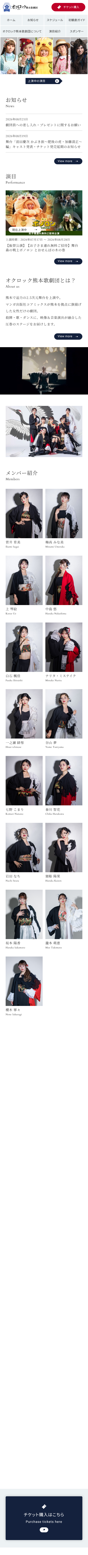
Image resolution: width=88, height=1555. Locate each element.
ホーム (11, 20)
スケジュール (55, 20)
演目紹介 (55, 31)
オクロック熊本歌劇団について (22, 31)
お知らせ (33, 20)
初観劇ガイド (76, 20)
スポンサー (77, 31)
